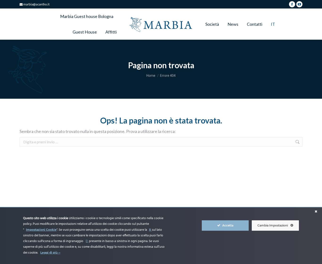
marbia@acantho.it (36, 4)
